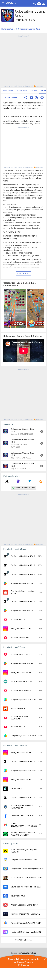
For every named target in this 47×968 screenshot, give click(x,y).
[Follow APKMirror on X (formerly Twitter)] (6, 482)
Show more (22, 273)
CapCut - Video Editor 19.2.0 (23, 761)
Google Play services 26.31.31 (23, 699)
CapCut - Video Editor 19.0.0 (23, 574)
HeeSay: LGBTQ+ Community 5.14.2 (26, 932)
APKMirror (10, 3)
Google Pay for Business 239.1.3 (25, 860)
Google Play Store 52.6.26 (22, 610)
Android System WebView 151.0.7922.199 (22, 806)
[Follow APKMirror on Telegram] (29, 482)
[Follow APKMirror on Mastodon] (18, 482)
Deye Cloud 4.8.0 (18, 896)
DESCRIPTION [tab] (22, 91)
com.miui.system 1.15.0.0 (21, 681)
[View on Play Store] (31, 98)
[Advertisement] (23, 60)
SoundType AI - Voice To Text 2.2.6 (26, 887)
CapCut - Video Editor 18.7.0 (23, 601)
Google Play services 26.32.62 (23, 770)
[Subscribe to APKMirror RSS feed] (40, 482)
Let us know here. (29, 953)
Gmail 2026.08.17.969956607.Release (24, 824)
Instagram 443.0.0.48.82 (21, 752)
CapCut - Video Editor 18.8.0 (23, 556)
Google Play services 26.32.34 (23, 736)
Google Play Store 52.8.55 (22, 663)
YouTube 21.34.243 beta (21, 690)
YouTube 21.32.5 (18, 619)
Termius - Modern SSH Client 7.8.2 (25, 914)
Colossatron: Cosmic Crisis (29, 29)
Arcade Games (10, 98)
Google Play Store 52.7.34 (22, 583)
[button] (25, 98)
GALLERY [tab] (34, 91)
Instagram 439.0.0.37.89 (21, 628)
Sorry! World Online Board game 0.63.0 (27, 869)
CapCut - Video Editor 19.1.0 (23, 565)
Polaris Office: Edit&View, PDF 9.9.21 (26, 923)
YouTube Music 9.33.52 (20, 637)
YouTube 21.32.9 (18, 726)
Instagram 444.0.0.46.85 (21, 779)
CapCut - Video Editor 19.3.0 (23, 797)
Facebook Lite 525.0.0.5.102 (22, 816)
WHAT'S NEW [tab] (8, 91)
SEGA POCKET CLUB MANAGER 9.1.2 (26, 878)
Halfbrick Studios (27, 20)
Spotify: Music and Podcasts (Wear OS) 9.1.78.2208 (23, 833)
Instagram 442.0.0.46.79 (21, 672)
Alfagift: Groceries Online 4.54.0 (24, 905)
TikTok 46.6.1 (16, 788)
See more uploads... (23, 940)
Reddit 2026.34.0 (18, 708)
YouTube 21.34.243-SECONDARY (19, 717)
